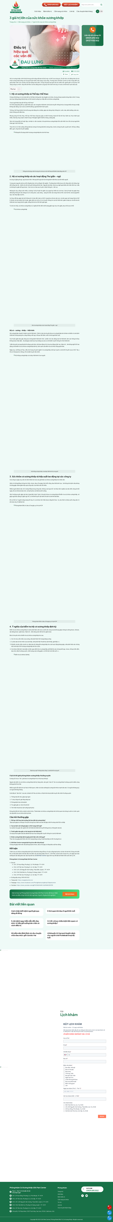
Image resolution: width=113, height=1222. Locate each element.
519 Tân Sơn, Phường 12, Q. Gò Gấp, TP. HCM (28, 1208)
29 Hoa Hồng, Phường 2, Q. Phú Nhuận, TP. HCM (29, 1195)
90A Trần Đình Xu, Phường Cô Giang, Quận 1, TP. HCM (31, 1205)
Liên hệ (71, 11)
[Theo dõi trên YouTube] (86, 1195)
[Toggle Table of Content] (18, 89)
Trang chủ (13, 22)
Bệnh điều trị (47, 11)
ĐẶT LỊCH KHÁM (70, 4)
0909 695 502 (52, 4)
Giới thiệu (37, 11)
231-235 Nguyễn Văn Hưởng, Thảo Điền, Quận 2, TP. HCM (32, 1202)
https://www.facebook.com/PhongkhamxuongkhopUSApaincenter (36, 882)
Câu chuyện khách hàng (84, 11)
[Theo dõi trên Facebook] (82, 1195)
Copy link (76, 74)
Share (66, 74)
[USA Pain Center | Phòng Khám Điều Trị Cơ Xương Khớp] (17, 7)
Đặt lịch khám (69, 894)
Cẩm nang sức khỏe (60, 11)
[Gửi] (101, 4)
